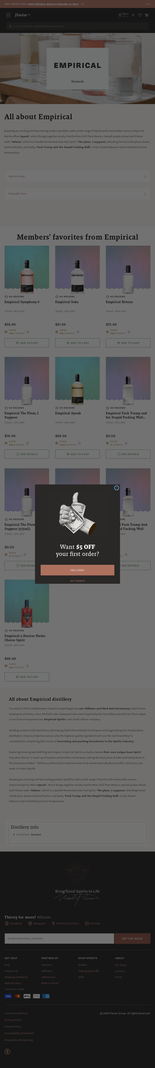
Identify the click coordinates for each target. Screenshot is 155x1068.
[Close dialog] (117, 488)
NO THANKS (77, 580)
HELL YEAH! (77, 570)
